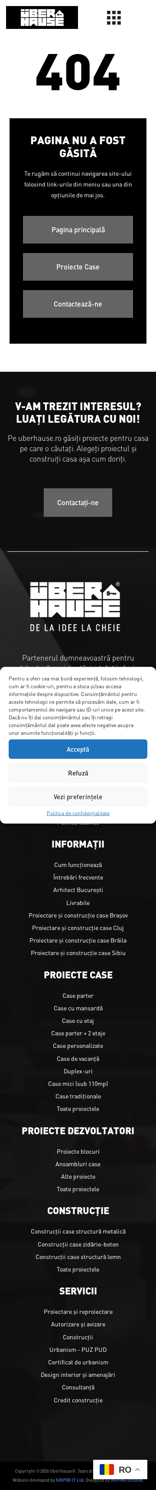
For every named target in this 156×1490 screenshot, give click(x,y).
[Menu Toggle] (114, 18)
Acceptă (78, 748)
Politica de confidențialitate (78, 812)
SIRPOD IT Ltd (70, 1480)
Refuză (78, 772)
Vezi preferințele (78, 796)
